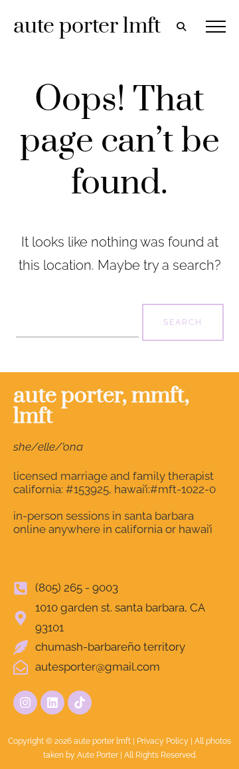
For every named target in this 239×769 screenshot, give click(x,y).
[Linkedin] (52, 702)
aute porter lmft (87, 26)
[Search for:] (79, 320)
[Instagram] (25, 702)
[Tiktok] (80, 702)
